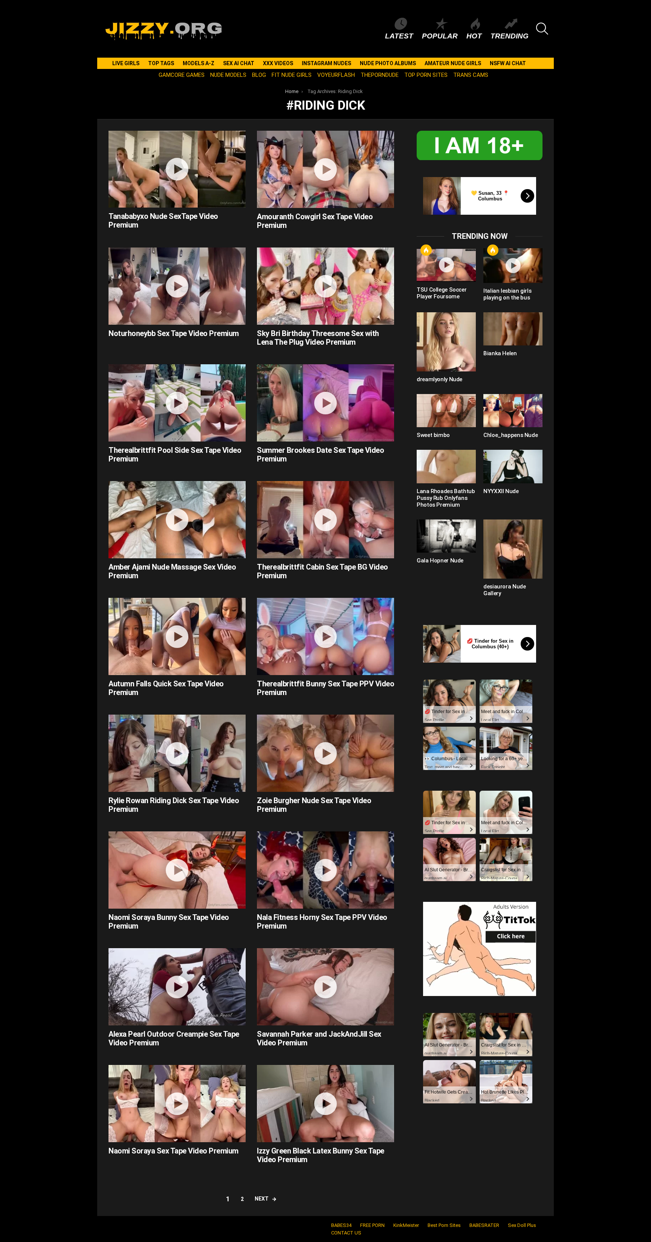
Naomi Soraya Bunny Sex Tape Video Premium (168, 921)
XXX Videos (278, 63)
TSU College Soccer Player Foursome (441, 293)
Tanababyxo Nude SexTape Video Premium (163, 220)
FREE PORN (372, 1225)
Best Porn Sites (444, 1225)
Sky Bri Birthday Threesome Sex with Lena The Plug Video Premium (318, 338)
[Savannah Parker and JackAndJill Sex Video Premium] (325, 986)
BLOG (259, 75)
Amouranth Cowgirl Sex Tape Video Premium (315, 221)
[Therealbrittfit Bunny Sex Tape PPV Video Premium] (325, 636)
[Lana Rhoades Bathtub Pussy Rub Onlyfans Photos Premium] (446, 466)
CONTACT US (346, 1233)
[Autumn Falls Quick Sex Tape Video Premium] (177, 636)
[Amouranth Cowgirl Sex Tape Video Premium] (325, 169)
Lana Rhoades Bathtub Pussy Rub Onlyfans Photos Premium (446, 498)
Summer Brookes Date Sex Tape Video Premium (320, 454)
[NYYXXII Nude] (512, 466)
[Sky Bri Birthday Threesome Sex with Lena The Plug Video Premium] (325, 286)
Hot (474, 36)
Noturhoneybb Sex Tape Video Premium (173, 333)
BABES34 (341, 1225)
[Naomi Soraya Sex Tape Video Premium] (177, 1103)
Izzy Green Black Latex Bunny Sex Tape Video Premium (320, 1155)
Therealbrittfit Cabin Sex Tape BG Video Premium (322, 571)
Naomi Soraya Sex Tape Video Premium (173, 1150)
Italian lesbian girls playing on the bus (507, 294)
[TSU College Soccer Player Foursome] (446, 264)
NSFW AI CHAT (508, 63)
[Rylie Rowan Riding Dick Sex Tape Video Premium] (177, 753)
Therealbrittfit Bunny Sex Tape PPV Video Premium (325, 688)
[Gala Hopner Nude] (446, 536)
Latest (399, 36)
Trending (510, 36)
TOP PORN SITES (426, 75)
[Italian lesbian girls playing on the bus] (512, 265)
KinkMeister (406, 1225)
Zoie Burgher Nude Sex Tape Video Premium (314, 805)
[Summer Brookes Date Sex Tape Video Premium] (325, 402)
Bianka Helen (500, 353)
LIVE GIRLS (125, 63)
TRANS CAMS (470, 75)
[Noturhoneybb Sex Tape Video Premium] (177, 286)
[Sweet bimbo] (446, 410)
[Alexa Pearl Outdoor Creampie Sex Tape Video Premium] (177, 986)
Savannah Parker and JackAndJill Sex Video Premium (319, 1038)
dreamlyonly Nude (439, 379)
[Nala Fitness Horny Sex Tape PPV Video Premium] (325, 870)
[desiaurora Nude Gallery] (512, 549)
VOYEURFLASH (336, 75)
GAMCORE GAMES (182, 75)
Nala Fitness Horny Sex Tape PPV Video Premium (322, 921)
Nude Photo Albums (388, 63)
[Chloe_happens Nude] (512, 410)
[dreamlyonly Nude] (446, 341)
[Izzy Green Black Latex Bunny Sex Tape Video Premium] (325, 1103)
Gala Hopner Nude (440, 560)
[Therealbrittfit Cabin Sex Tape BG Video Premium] (325, 519)
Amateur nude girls (453, 63)
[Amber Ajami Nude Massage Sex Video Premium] (177, 519)
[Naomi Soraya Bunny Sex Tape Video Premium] (177, 870)
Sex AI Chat (238, 63)
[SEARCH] (542, 28)
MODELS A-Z (198, 63)
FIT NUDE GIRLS (292, 75)
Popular (440, 36)
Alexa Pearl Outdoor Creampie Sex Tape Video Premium (173, 1038)
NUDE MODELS (228, 75)
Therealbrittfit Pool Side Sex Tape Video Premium (174, 454)
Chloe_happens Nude (510, 435)
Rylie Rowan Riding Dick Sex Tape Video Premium (173, 805)
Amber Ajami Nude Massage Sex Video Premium (172, 571)
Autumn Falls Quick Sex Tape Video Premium (166, 688)
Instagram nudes (326, 63)
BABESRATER (484, 1225)
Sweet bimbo (433, 435)
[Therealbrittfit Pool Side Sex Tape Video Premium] (177, 402)
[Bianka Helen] (512, 328)
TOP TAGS (161, 63)
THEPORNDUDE (380, 75)
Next (262, 1199)
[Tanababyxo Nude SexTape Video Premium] (177, 169)
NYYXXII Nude (501, 491)
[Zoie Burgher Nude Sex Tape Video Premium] (325, 753)
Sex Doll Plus (522, 1225)
